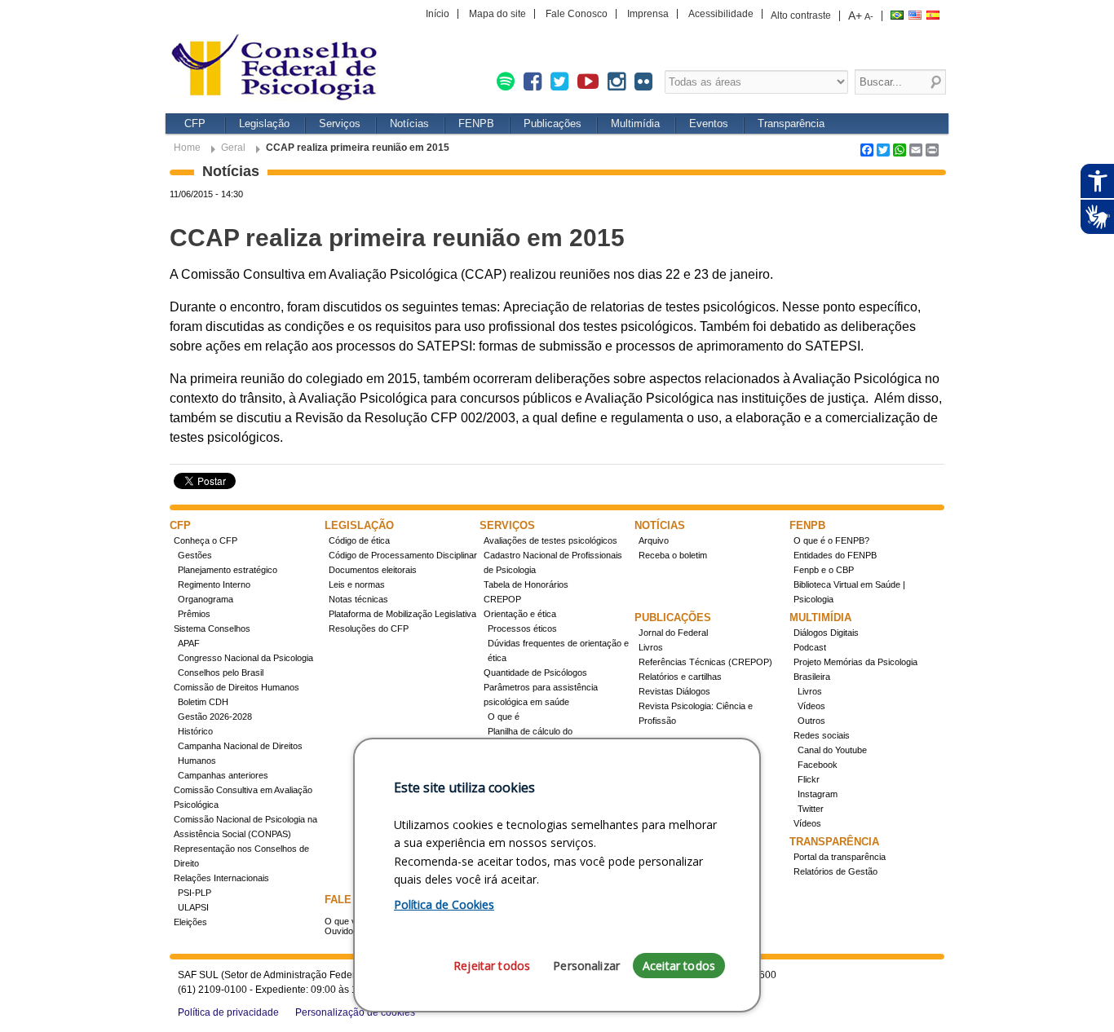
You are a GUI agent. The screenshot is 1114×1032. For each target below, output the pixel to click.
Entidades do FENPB (835, 555)
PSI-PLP (194, 892)
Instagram (818, 794)
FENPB (476, 123)
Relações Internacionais (221, 878)
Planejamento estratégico (227, 570)
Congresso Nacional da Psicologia (245, 658)
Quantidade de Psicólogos (535, 672)
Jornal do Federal (673, 632)
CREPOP (502, 599)
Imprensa (648, 14)
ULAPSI (193, 907)
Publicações (552, 123)
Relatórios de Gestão (835, 871)
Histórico (195, 731)
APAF (189, 643)
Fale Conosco (577, 14)
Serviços (339, 123)
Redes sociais (822, 735)
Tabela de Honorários (526, 584)
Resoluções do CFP (369, 628)
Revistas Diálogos (674, 691)
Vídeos (811, 706)
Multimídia (635, 123)
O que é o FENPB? (831, 540)
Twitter (811, 809)
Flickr (809, 779)
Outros (811, 720)
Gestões (195, 555)
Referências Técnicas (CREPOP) (705, 662)
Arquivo (654, 540)
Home (187, 147)
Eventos (708, 123)
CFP (195, 123)
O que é (503, 716)
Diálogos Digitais (826, 632)
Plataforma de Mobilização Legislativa (402, 614)
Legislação (264, 123)
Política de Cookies (444, 904)
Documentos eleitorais (373, 570)
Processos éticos (522, 628)
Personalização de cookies (355, 1012)
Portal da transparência (840, 857)
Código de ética (359, 540)
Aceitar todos (679, 965)
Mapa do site (497, 14)
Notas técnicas (358, 599)
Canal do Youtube (832, 750)
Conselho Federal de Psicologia (280, 69)
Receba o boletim (673, 555)
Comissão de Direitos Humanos (236, 687)
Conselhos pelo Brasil (220, 672)
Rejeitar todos (491, 965)
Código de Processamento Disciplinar (403, 555)
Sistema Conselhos (212, 628)
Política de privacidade (228, 1012)
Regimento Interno (214, 584)
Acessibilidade (721, 14)
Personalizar (586, 965)
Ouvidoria (344, 931)
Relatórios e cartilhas (680, 676)
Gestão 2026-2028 (215, 716)
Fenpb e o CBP (824, 570)
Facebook (818, 765)
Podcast (810, 647)
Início (437, 14)
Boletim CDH (203, 702)
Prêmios (194, 614)
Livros (651, 647)
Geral (233, 147)
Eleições (190, 922)
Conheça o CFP (205, 540)
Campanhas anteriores (223, 775)
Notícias (409, 123)
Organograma (205, 599)
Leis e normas (357, 584)
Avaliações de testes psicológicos (550, 540)
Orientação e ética (520, 614)
